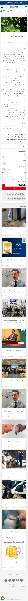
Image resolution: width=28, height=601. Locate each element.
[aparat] (17, 580)
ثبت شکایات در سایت (9, 589)
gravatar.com (21, 198)
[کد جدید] (3, 185)
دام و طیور (18, 134)
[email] (5, 580)
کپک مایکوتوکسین (13, 139)
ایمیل (24, 160)
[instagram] (13, 580)
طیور (22, 136)
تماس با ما (23, 591)
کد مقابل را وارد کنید (21, 182)
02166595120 (13, 574)
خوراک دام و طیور (11, 134)
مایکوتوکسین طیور (22, 139)
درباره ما (12, 586)
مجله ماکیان (21, 15)
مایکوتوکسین (9, 138)
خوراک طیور (17, 136)
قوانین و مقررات (22, 589)
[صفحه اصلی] (26, 15)
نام (25, 154)
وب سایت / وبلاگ (22, 166)
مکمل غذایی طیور (10, 136)
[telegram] (21, 580)
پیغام (24, 172)
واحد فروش (11, 584)
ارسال (14, 189)
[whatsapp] (9, 580)
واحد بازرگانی (22, 586)
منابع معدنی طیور (16, 138)
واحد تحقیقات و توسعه (20, 584)
